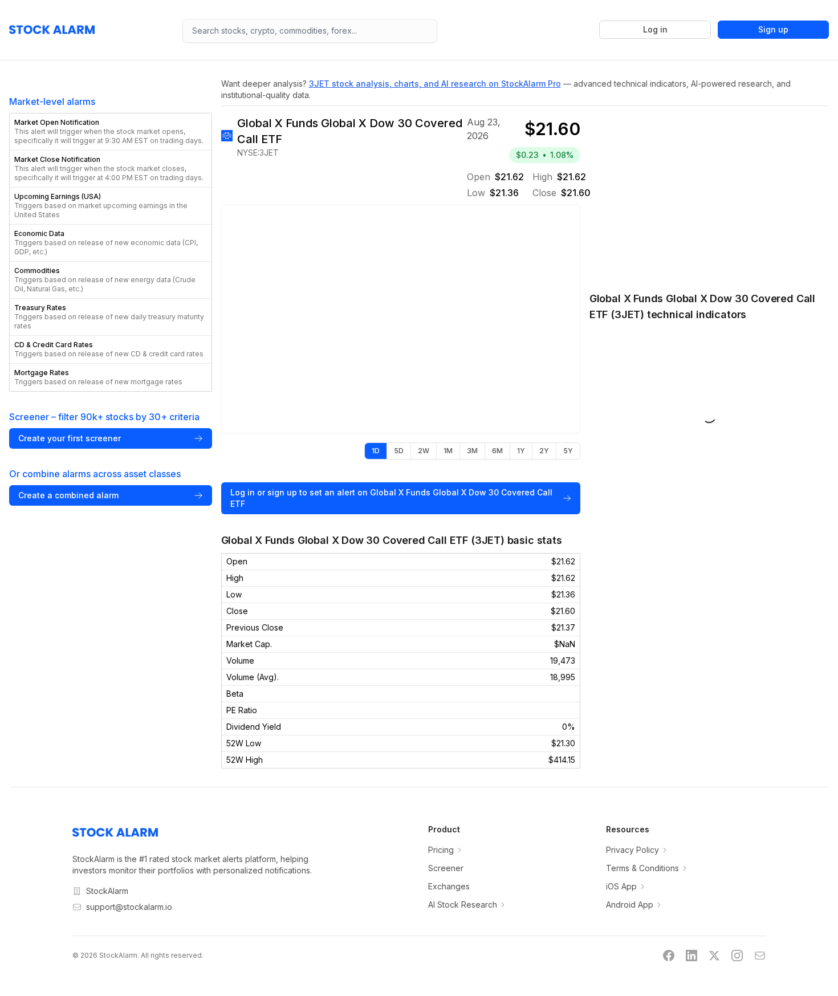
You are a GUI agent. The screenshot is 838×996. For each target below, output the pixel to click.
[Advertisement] (709, 193)
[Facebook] (668, 955)
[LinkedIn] (691, 955)
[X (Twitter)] (714, 955)
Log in (655, 29)
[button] (110, 131)
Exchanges (449, 886)
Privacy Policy (632, 850)
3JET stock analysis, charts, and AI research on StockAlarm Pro (435, 83)
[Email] (760, 955)
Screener (445, 868)
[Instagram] (737, 955)
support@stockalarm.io (129, 907)
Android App (629, 904)
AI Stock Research (462, 904)
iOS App (621, 886)
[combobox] (309, 31)
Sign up (773, 29)
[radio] (376, 451)
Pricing (441, 850)
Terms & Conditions (642, 868)
